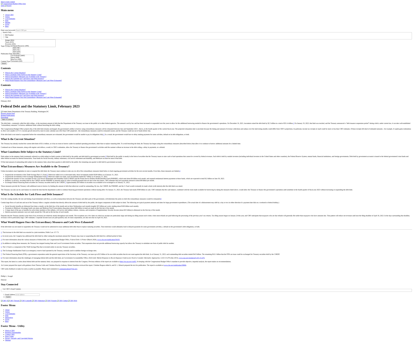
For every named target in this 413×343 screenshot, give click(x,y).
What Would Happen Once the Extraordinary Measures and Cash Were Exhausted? (33, 80)
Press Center (9, 336)
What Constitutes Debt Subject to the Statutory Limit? (23, 75)
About (7, 310)
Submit (8, 297)
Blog (6, 26)
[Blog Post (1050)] (22, 59)
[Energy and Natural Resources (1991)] (30, 46)
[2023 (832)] (16, 54)
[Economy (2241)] (30, 44)
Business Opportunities (13, 332)
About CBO (9, 15)
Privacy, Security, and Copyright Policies (19, 338)
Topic (3, 46)
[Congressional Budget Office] (13, 4)
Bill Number (9, 35)
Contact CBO (10, 334)
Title (6, 37)
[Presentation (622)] (22, 61)
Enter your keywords (8, 30)
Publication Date (6, 54)
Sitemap (8, 340)
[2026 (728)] (16, 48)
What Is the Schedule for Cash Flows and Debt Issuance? (24, 78)
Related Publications (8, 115)
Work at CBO (10, 330)
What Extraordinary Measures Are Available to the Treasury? (25, 77)
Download (4, 117)
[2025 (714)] (16, 50)
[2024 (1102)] (16, 52)
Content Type (5, 61)
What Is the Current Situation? (15, 73)
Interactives (9, 317)
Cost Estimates (10, 19)
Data (6, 21)
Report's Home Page (8, 113)
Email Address (10, 294)
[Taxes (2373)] (30, 42)
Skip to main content (8, 2)
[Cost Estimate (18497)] (22, 56)
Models (7, 22)
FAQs (7, 24)
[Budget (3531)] (30, 40)
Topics (7, 17)
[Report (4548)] (22, 57)
